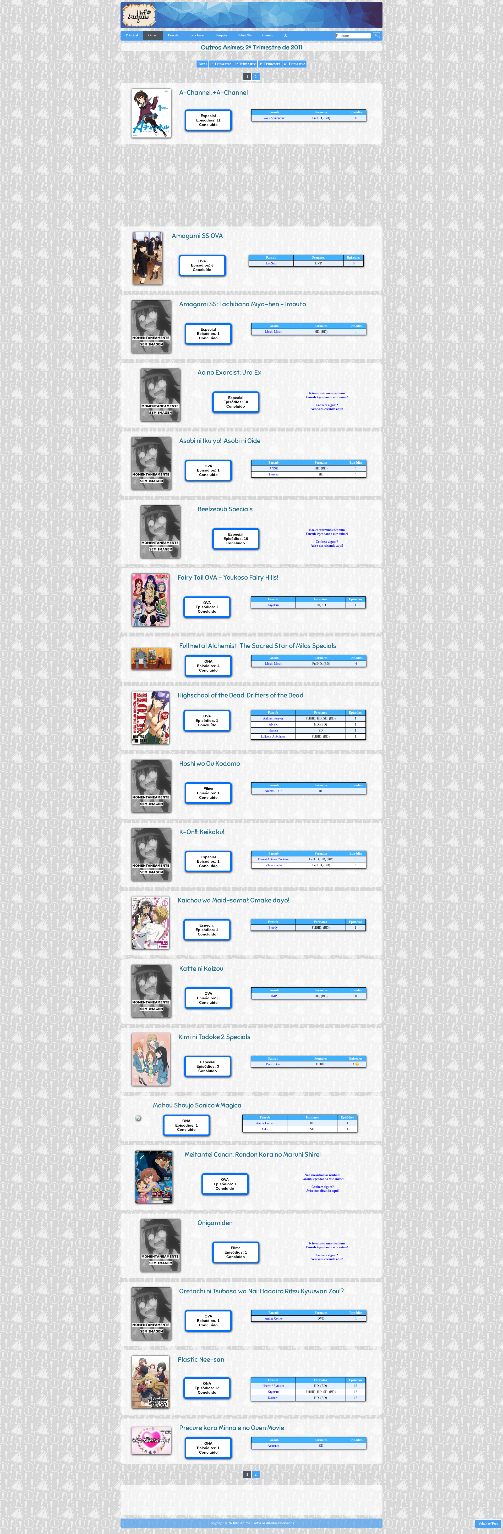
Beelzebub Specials (225, 509)
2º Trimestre (245, 64)
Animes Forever (273, 718)
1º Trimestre (220, 64)
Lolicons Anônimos (273, 736)
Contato (267, 35)
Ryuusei (279, 1386)
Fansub (173, 35)
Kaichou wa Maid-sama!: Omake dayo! (233, 900)
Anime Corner (265, 1123)
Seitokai (284, 859)
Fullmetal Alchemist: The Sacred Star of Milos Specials (257, 646)
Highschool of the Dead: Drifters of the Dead (241, 695)
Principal (132, 35)
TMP (273, 996)
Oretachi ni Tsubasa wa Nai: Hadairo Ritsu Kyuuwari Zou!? (261, 1291)
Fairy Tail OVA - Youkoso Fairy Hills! (228, 577)
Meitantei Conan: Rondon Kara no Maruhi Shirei (253, 1154)
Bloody (273, 927)
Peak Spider (273, 1064)
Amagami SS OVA (197, 236)
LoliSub (271, 263)
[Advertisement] (251, 183)
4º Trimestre (294, 64)
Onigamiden (215, 1223)
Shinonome (278, 118)
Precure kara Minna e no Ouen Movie (231, 1428)
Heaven (273, 474)
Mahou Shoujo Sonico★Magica (197, 1105)
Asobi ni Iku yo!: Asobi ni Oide (219, 441)
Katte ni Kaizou (201, 969)
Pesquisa (221, 35)
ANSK (273, 468)
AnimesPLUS (273, 791)
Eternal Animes (267, 859)
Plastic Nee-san (201, 1359)
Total (202, 64)
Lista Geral (197, 35)
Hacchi (267, 1386)
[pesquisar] (376, 35)
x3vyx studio (274, 865)
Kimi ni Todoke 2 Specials (214, 1037)
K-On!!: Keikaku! (201, 832)
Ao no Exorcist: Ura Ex (229, 372)
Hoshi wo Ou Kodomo (209, 764)
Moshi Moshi (273, 332)
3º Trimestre (270, 64)
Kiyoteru (273, 605)
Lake (266, 118)
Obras (152, 35)
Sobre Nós (245, 35)
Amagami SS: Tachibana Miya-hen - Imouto (242, 304)
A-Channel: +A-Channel (213, 92)
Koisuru (273, 1398)
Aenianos (274, 1446)
